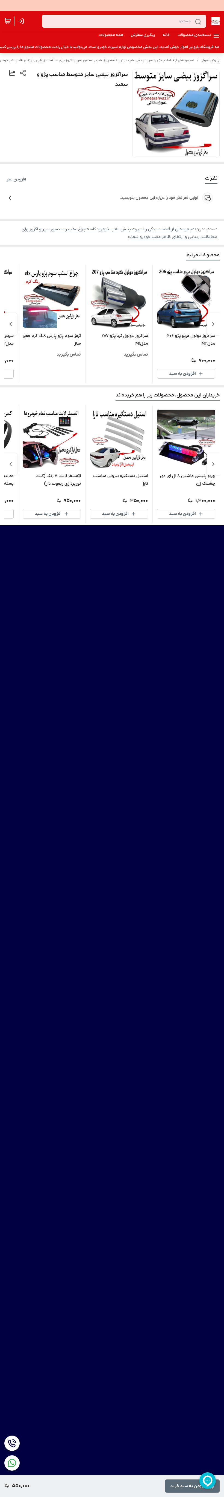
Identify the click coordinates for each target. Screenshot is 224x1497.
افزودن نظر (16, 179)
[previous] (213, 324)
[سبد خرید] (7, 21)
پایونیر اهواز (211, 60)
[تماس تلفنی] (12, 1443)
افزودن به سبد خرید (188, 1486)
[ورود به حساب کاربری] (22, 21)
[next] (10, 324)
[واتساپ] (12, 1463)
